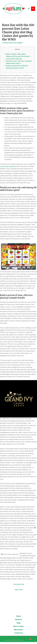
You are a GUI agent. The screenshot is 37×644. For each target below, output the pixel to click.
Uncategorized (7, 43)
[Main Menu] (33, 9)
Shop (18, 623)
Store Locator (18, 626)
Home (18, 616)
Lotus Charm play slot (8, 166)
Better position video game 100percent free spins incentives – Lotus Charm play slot (18, 56)
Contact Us (18, 633)
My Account (18, 630)
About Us (18, 620)
